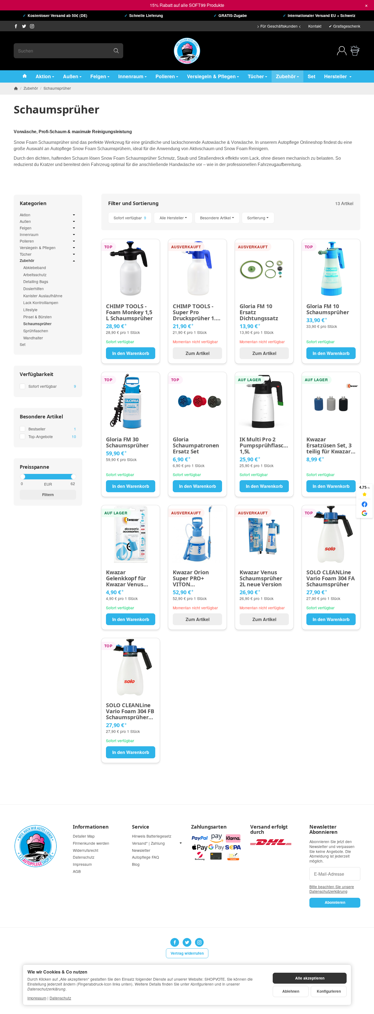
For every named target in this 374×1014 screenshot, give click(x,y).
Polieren (165, 75)
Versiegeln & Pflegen (211, 75)
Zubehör (286, 75)
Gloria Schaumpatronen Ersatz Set (196, 445)
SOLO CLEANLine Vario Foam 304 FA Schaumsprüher (330, 578)
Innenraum (130, 75)
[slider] (22, 476)
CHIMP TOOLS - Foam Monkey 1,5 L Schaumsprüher (129, 312)
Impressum (36, 998)
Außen (70, 75)
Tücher (256, 75)
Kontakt (314, 26)
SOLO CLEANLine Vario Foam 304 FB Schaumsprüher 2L (130, 711)
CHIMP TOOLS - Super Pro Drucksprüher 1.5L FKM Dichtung (197, 312)
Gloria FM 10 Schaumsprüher (327, 309)
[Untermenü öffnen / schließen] (74, 215)
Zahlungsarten (208, 827)
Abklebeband (34, 267)
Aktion (43, 75)
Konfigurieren (329, 991)
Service (140, 827)
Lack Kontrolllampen (40, 302)
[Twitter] (24, 26)
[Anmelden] (342, 51)
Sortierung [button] (256, 217)
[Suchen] (116, 50)
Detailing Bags (35, 281)
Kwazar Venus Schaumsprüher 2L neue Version (261, 578)
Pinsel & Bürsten (37, 316)
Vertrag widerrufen (187, 953)
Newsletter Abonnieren (323, 829)
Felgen (98, 75)
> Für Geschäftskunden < (279, 26)
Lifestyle (30, 309)
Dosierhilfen (33, 288)
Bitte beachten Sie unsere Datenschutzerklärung (331, 889)
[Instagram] (32, 26)
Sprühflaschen (35, 330)
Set (311, 75)
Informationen (90, 827)
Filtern (48, 494)
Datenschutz (60, 998)
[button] (230, 218)
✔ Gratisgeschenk (344, 26)
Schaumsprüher (37, 323)
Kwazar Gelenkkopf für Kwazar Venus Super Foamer (126, 578)
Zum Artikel (197, 353)
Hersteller (336, 75)
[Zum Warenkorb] (355, 51)
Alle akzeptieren (309, 978)
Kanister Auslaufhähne (42, 295)
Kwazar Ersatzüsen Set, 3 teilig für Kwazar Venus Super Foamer (329, 445)
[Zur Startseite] (187, 51)
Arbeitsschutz (35, 274)
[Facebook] (16, 26)
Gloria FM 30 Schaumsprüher (127, 442)
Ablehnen (290, 991)
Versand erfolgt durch (269, 829)
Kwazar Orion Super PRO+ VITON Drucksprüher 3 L (195, 578)
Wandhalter (33, 337)
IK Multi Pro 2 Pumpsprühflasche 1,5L (264, 445)
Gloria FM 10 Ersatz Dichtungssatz (259, 312)
